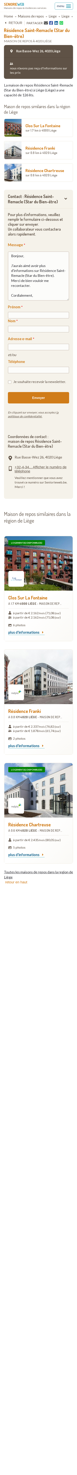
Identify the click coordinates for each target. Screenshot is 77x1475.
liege (53, 16)
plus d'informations (24, 632)
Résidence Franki (41, 150)
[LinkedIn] (56, 23)
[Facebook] (51, 23)
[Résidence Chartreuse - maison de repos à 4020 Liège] (38, 790)
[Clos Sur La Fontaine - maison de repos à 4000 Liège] (38, 563)
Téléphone (16, 361)
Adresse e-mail (20, 339)
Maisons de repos (31, 16)
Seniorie (14, 4)
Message (15, 245)
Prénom (14, 307)
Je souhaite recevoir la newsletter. (39, 381)
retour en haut (16, 882)
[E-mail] (46, 23)
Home (8, 16)
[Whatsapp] (61, 23)
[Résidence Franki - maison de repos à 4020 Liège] (38, 677)
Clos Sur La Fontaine (42, 127)
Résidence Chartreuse (44, 172)
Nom (11, 321)
